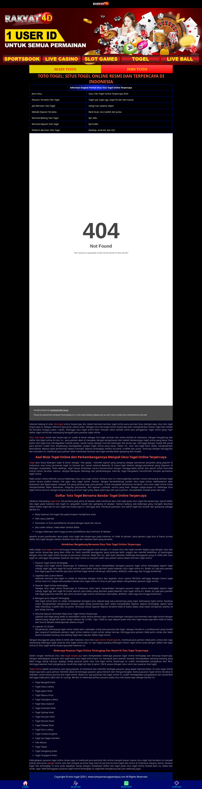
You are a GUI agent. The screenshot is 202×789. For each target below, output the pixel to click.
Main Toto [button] (65, 69)
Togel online (35, 669)
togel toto (55, 501)
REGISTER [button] (76, 786)
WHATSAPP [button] (126, 786)
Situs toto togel (37, 437)
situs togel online (50, 549)
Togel (32, 462)
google (50, 763)
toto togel (58, 424)
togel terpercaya (73, 655)
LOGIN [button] (25, 786)
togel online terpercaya (105, 639)
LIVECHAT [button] (176, 786)
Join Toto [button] (137, 69)
